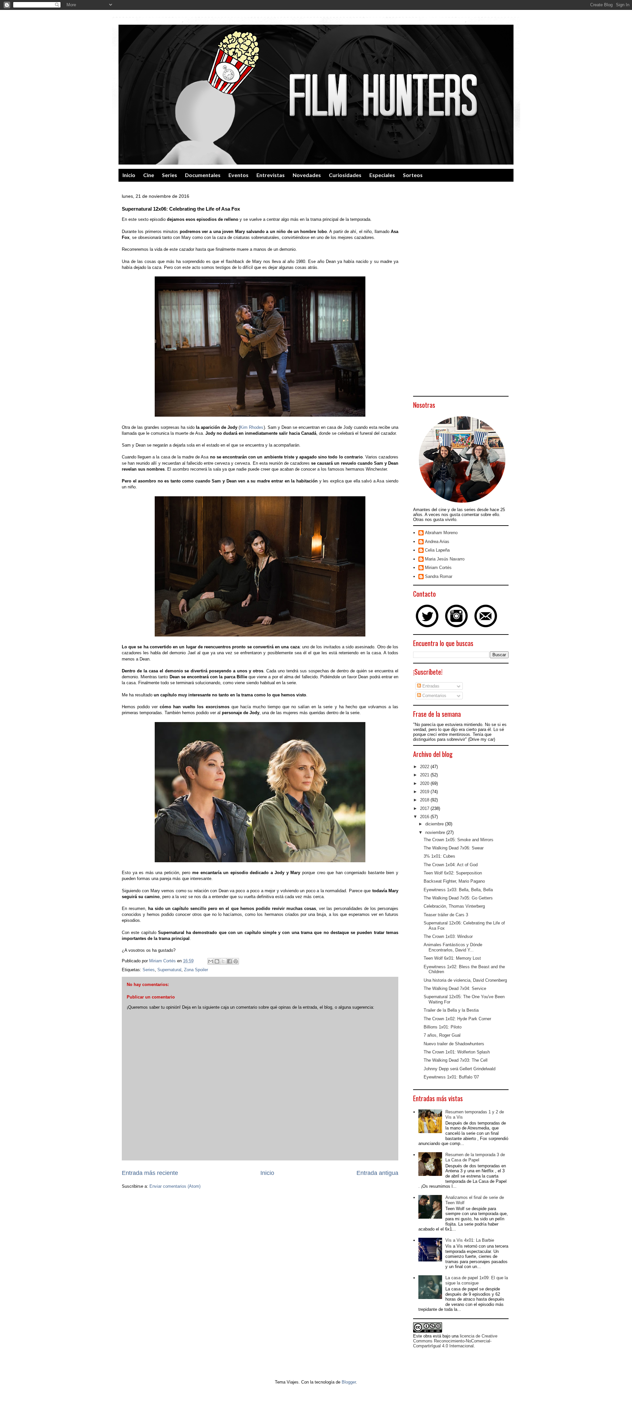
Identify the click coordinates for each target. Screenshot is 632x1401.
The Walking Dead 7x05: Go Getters (458, 897)
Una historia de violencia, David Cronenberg (465, 980)
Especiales (382, 175)
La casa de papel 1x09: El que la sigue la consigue (476, 1280)
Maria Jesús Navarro (444, 559)
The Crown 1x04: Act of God (451, 864)
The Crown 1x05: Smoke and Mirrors (458, 839)
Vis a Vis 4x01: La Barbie (469, 1240)
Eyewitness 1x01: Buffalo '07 (451, 1077)
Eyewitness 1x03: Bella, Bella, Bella (458, 889)
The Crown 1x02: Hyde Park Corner (457, 1018)
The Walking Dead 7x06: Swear (454, 847)
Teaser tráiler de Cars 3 (446, 914)
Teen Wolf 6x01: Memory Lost (452, 958)
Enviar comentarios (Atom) (174, 1186)
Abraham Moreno (441, 532)
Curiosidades (345, 175)
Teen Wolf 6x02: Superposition (453, 872)
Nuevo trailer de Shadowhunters (454, 1043)
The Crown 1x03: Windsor (448, 936)
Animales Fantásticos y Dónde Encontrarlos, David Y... (453, 947)
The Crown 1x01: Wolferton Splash (457, 1052)
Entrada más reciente (150, 1173)
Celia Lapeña (437, 550)
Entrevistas (270, 175)
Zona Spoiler (196, 969)
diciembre (435, 823)
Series (169, 175)
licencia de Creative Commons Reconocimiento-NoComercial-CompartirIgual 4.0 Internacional (455, 1341)
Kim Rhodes (251, 427)
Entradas (430, 686)
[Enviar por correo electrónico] (210, 961)
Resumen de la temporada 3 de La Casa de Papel (475, 1157)
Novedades (307, 175)
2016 (425, 816)
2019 (425, 791)
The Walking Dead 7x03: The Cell (455, 1060)
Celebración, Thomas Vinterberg (454, 906)
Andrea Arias (437, 541)
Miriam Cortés (438, 567)
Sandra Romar (438, 576)
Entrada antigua (377, 1173)
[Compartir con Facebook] (229, 961)
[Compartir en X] (223, 961)
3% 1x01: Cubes (439, 856)
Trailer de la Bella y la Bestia (451, 1010)
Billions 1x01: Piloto (442, 1027)
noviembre (435, 832)
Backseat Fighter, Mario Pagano (454, 881)
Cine (148, 175)
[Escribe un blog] (217, 961)
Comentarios (433, 695)
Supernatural (169, 969)
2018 (425, 799)
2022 (425, 766)
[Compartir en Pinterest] (235, 961)
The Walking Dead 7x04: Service (455, 988)
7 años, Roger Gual (442, 1035)
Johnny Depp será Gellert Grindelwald (459, 1068)
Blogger (349, 1382)
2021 (425, 774)
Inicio (128, 175)
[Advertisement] (461, 294)
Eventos (238, 175)
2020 (425, 783)
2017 (425, 808)
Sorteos (413, 175)
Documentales (203, 175)
